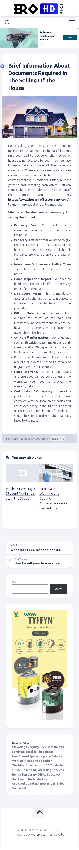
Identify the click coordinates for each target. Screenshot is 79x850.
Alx (61, 834)
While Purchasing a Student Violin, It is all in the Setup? (20, 493)
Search (16, 582)
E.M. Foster (42, 438)
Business (58, 438)
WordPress (38, 834)
